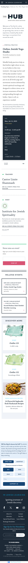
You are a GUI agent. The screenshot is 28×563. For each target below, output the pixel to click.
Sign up (14, 263)
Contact (20, 514)
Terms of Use (18, 554)
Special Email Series (9, 519)
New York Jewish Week (13, 547)
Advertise (9, 516)
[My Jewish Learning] (14, 496)
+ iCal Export (17, 156)
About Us (9, 514)
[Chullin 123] (14, 330)
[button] (23, 163)
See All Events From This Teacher (11, 187)
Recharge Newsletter (9, 522)
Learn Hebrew (21, 519)
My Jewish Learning (18, 550)
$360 (8, 474)
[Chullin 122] (14, 359)
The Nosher (9, 549)
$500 (19, 474)
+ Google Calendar (9, 156)
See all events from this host (13, 226)
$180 (19, 469)
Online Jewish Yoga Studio (12, 287)
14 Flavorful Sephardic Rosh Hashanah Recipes (14, 402)
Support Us (14, 484)
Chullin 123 (14, 343)
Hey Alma (7, 550)
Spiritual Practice (11, 45)
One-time (8, 462)
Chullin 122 (14, 372)
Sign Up (20, 535)
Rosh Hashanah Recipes (14, 398)
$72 (8, 469)
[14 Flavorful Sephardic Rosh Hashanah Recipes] (14, 388)
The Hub (20, 516)
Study (14, 340)
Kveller (17, 549)
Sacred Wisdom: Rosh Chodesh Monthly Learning (14, 307)
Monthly (19, 462)
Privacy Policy (10, 554)
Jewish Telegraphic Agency (13, 545)
